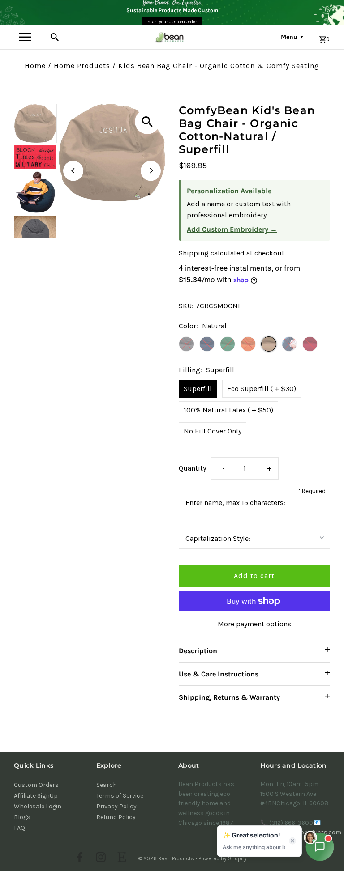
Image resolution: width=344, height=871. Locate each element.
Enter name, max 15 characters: (235, 502)
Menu (292, 37)
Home (35, 65)
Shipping (194, 253)
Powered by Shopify (222, 858)
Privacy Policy (116, 806)
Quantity (192, 468)
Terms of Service (119, 795)
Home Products (82, 65)
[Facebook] (79, 858)
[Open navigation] (25, 37)
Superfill (198, 388)
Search (106, 785)
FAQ (19, 828)
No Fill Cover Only (212, 431)
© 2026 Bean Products (166, 858)
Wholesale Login (37, 806)
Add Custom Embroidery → (232, 229)
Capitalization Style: (217, 538)
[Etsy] (121, 858)
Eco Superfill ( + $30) (261, 388)
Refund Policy (116, 817)
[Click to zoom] (147, 121)
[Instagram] (100, 858)
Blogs (22, 817)
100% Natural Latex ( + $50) (228, 410)
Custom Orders (36, 785)
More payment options (254, 624)
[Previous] (73, 171)
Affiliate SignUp (36, 795)
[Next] (151, 171)
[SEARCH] (54, 37)
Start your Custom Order (172, 22)
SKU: (186, 306)
